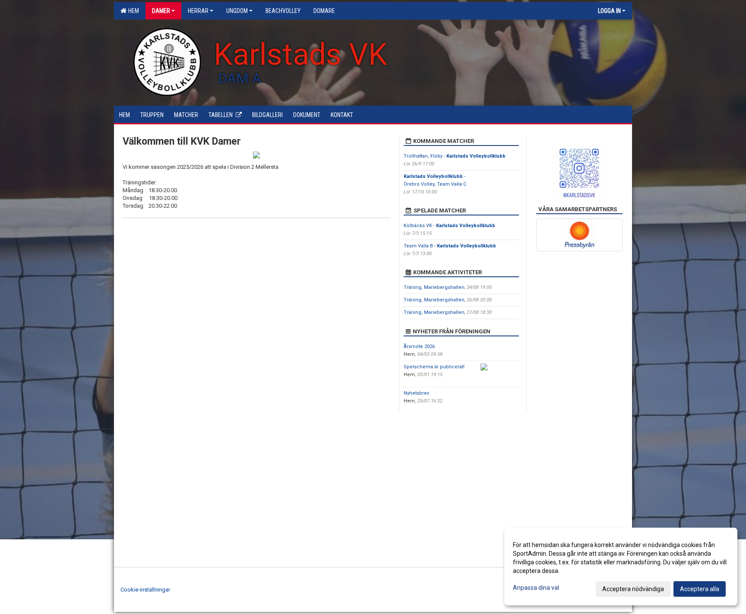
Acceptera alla (699, 589)
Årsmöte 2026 (419, 346)
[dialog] (620, 566)
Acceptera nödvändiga (633, 589)
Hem (132, 10)
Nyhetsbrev (416, 393)
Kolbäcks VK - (449, 225)
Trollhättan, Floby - (455, 156)
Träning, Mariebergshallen (434, 287)
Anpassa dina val (536, 587)
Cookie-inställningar (145, 589)
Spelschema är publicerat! (434, 367)
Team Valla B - (450, 246)
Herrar (198, 10)
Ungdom (237, 10)
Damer (161, 10)
